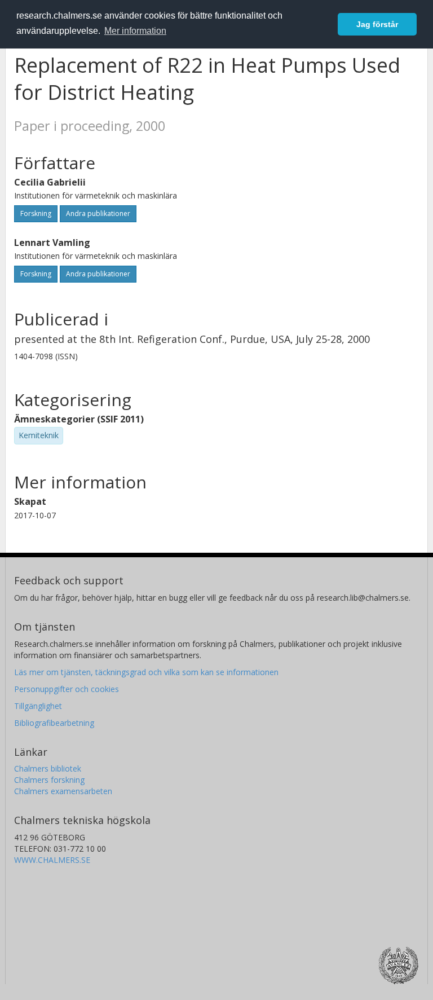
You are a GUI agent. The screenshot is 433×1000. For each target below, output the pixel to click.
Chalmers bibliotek (47, 768)
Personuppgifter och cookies (66, 689)
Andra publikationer (98, 213)
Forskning (35, 213)
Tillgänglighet (38, 706)
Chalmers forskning (49, 779)
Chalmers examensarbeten (63, 791)
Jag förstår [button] (377, 24)
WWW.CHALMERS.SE (52, 859)
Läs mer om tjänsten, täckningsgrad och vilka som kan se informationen (146, 672)
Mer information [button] (135, 31)
